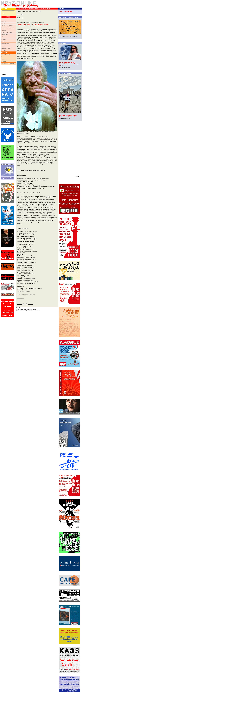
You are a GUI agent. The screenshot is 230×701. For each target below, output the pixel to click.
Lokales (3, 21)
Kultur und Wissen (6, 48)
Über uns (4, 59)
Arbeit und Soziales (7, 25)
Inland (3, 23)
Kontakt (3, 61)
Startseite (19, 304)
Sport (2, 45)
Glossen (3, 36)
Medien (3, 39)
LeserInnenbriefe (6, 54)
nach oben (30, 304)
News (3, 19)
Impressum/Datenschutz (8, 63)
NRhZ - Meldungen (65, 11)
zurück (18, 14)
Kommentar (4, 34)
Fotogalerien (5, 43)
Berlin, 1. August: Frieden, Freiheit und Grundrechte (68, 116)
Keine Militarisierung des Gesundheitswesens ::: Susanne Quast (69, 63)
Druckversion (20, 17)
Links (2, 56)
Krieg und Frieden (6, 32)
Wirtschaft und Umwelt (7, 28)
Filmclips (4, 41)
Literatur (3, 50)
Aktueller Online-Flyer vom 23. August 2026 (27, 11)
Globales (4, 30)
